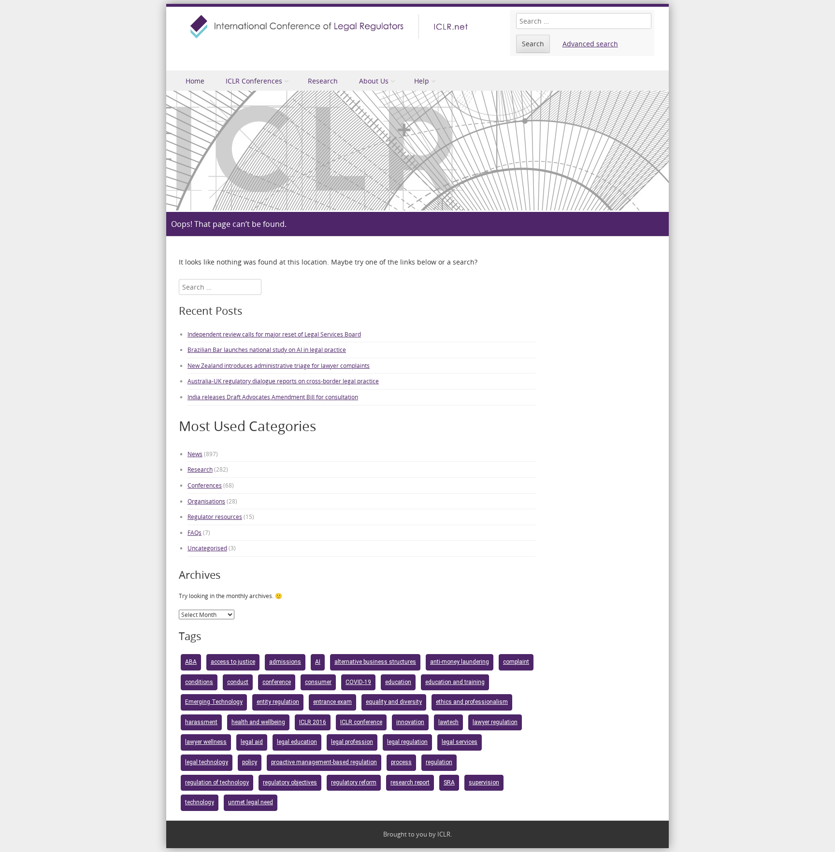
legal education (297, 742)
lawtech (448, 722)
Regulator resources (214, 516)
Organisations (206, 501)
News (194, 454)
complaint (516, 661)
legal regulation (407, 742)
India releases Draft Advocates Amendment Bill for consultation (272, 397)
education (398, 682)
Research (323, 80)
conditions (199, 682)
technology (199, 802)
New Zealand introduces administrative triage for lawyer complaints (278, 365)
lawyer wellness (206, 742)
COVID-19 (358, 682)
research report (410, 782)
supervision (484, 782)
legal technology (206, 762)
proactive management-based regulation (324, 762)
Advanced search (590, 43)
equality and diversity (394, 701)
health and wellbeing (258, 722)
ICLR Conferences (254, 80)
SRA (449, 782)
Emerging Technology (214, 701)
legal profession (352, 742)
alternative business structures (375, 661)
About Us (374, 80)
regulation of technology (217, 782)
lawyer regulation (495, 722)
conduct (237, 682)
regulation (439, 762)
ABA (191, 661)
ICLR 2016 (312, 722)
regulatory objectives (290, 782)
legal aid (252, 742)
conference (276, 682)
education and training (455, 682)
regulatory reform (353, 782)
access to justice (233, 661)
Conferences (204, 485)
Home (195, 80)
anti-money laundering (459, 661)
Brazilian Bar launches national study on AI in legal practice (266, 349)
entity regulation (278, 701)
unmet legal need (250, 802)
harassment (201, 722)
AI (317, 661)
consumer (318, 682)
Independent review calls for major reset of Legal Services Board (274, 334)
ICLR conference (361, 722)
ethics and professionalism (472, 701)
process (401, 762)
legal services (459, 742)
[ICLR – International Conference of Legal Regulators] (330, 26)
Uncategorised (207, 548)
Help (421, 80)
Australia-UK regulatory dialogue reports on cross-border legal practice (283, 381)
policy (249, 762)
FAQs (194, 532)
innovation (410, 722)
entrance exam (332, 701)
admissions (285, 661)
